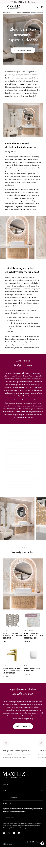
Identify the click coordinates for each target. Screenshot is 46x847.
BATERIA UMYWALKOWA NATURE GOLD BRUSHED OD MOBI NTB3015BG (12, 670)
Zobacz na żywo (22, 726)
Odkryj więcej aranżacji (24, 50)
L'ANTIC (5, 630)
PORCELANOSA (28, 630)
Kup (32, 2)
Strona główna (6, 12)
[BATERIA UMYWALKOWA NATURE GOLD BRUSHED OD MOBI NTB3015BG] (12, 655)
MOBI (4, 665)
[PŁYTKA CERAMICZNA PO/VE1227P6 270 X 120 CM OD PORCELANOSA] (33, 620)
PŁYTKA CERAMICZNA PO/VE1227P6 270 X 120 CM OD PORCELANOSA (33, 635)
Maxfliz (10, 844)
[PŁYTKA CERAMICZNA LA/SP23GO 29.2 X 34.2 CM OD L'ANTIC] (12, 620)
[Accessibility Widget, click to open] (42, 843)
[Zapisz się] (40, 817)
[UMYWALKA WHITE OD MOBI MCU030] (33, 655)
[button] (4, 7)
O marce (6, 765)
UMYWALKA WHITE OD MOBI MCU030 (32, 669)
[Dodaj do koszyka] (19, 624)
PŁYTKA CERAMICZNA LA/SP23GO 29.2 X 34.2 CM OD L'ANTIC (12, 635)
